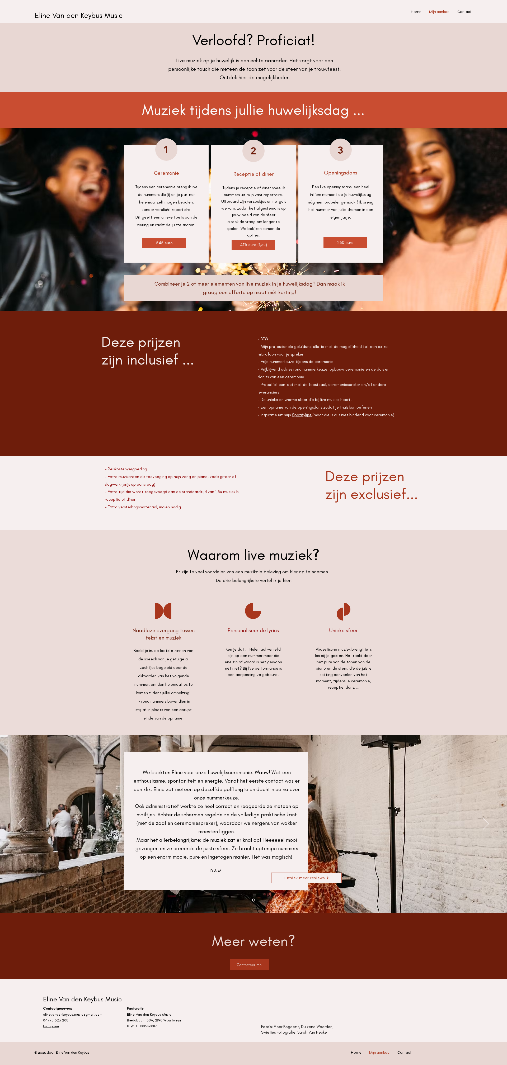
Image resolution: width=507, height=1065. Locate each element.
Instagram (51, 1026)
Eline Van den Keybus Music (79, 15)
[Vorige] (21, 824)
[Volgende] (486, 824)
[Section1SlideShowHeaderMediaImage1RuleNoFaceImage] (253, 900)
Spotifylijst (302, 414)
